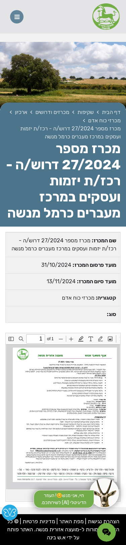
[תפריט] (17, 16)
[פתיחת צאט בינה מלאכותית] (104, 493)
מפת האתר (71, 521)
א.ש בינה (56, 537)
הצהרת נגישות (103, 521)
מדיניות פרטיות (38, 521)
